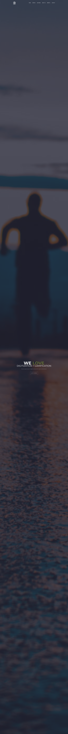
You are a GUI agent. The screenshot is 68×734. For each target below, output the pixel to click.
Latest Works (34, 373)
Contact (53, 2)
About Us (43, 2)
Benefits (48, 2)
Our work (39, 2)
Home (30, 2)
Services (33, 2)
